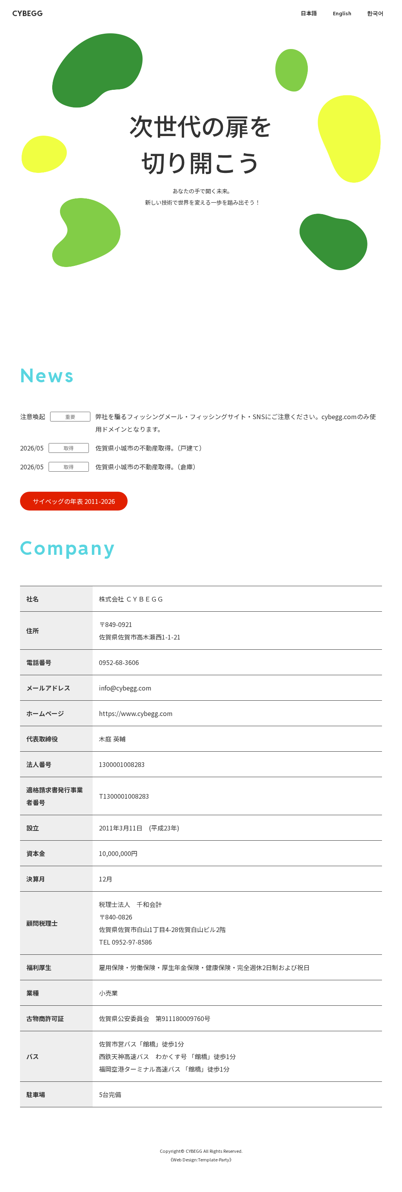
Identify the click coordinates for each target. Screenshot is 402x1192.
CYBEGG (27, 13)
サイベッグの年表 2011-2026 (74, 501)
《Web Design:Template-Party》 (201, 1159)
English (342, 13)
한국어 (375, 13)
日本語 (309, 13)
